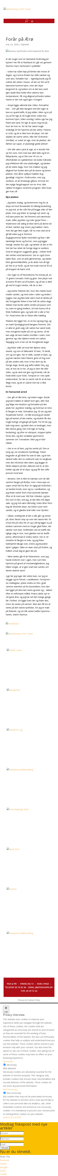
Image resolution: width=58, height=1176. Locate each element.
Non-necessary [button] (10, 1089)
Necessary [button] (8, 1061)
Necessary (12, 1064)
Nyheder (25, 44)
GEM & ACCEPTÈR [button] (12, 1117)
